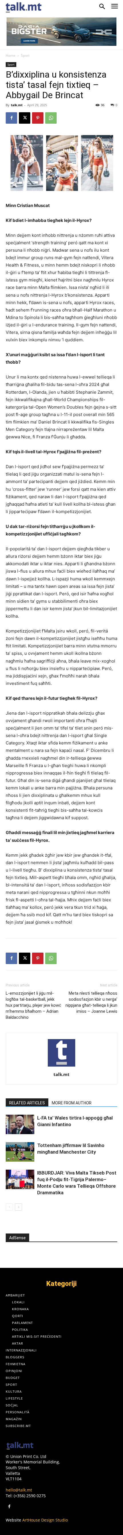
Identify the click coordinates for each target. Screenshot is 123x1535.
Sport (25, 55)
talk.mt (17, 105)
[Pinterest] (37, 118)
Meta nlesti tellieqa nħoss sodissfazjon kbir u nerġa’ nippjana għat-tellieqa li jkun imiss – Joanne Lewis (91, 1002)
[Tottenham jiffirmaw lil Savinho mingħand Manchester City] (20, 1152)
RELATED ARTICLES (27, 1103)
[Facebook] (11, 118)
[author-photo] (61, 1066)
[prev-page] (9, 1207)
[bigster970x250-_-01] (61, 31)
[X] (24, 118)
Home (10, 55)
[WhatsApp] (51, 118)
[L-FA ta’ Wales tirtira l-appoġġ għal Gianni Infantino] (20, 1124)
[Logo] (20, 1446)
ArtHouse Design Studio (45, 1520)
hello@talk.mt (19, 1490)
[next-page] (18, 1207)
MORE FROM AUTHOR (72, 1103)
